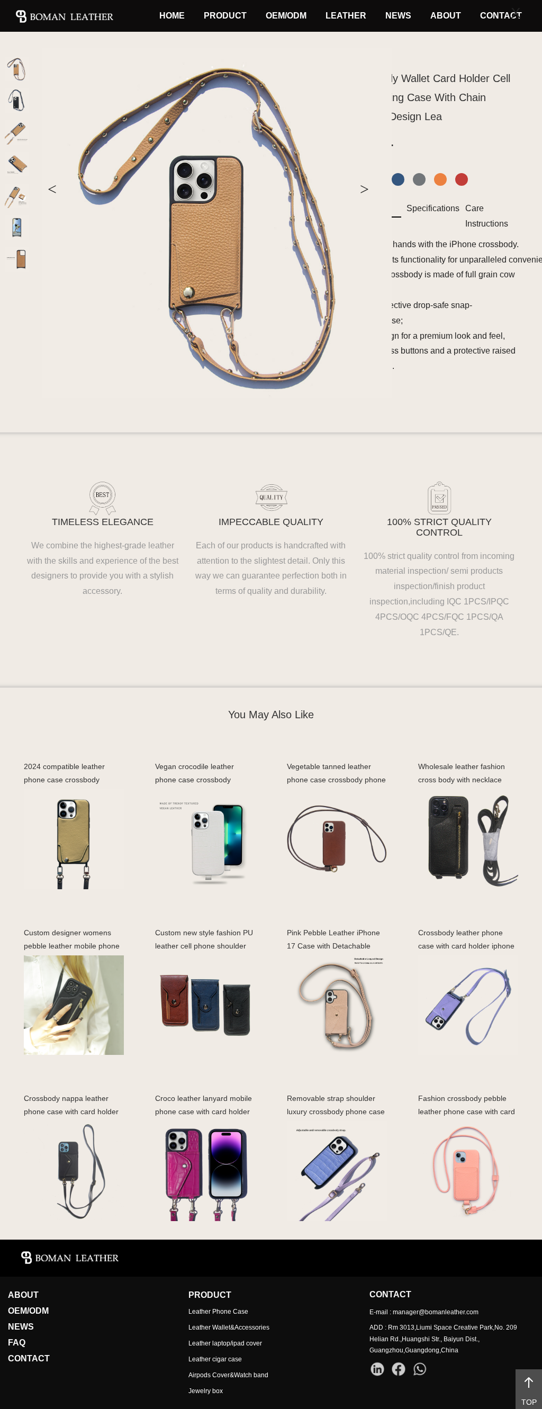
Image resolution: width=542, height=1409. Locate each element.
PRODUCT (225, 15)
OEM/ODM (286, 15)
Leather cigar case (215, 1359)
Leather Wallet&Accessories (228, 1327)
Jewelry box (205, 1391)
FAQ (16, 1342)
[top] (529, 1382)
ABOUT (445, 15)
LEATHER (346, 15)
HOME (172, 15)
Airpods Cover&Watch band (228, 1375)
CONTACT (501, 15)
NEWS (398, 15)
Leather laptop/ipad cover (225, 1343)
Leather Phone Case (218, 1311)
